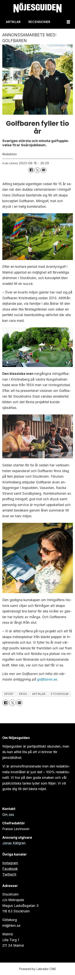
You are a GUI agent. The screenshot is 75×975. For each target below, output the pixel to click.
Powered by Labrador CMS (37, 969)
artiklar (38, 693)
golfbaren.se (47, 679)
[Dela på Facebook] (31, 170)
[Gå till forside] (37, 8)
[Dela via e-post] (44, 170)
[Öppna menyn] (68, 22)
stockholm (60, 693)
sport (9, 693)
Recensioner (39, 22)
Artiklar (13, 22)
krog (23, 693)
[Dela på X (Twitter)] (37, 170)
